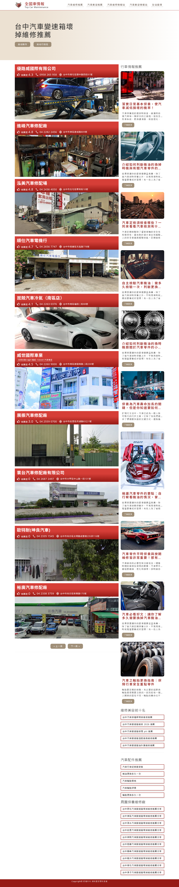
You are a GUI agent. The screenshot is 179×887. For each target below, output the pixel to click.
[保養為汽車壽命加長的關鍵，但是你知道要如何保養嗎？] (142, 400)
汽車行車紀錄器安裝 (133, 766)
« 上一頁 (58, 646)
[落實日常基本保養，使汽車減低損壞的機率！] (142, 100)
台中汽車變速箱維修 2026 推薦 (139, 724)
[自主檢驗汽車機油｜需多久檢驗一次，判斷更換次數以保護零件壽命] (142, 279)
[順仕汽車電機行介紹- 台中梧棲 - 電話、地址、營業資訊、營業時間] (67, 243)
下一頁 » (75, 646)
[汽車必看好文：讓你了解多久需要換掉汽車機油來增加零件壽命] (142, 611)
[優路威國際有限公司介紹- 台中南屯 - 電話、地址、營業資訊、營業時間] (67, 71)
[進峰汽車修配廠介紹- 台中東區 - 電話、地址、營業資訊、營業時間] (67, 128)
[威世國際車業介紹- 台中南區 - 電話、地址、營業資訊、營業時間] (67, 359)
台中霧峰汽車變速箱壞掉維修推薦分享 (142, 851)
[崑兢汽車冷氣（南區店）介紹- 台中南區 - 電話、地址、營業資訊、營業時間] (67, 300)
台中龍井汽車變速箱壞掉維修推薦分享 (142, 858)
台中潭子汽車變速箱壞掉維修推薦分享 (142, 872)
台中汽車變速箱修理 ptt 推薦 (138, 731)
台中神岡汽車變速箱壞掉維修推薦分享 (142, 837)
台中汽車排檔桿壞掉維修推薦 (138, 717)
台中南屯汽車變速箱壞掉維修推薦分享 (142, 865)
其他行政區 (42, 44)
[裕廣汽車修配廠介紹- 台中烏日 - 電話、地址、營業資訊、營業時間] (67, 590)
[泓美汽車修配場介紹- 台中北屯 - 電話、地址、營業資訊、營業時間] (67, 185)
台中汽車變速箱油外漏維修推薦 (139, 745)
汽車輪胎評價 (129, 788)
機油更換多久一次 (132, 773)
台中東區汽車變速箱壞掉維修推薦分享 (142, 816)
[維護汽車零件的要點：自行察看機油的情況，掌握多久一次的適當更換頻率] (142, 475)
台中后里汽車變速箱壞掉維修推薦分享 (142, 830)
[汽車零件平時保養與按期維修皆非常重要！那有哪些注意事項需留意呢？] (142, 550)
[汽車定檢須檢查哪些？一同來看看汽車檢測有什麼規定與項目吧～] (142, 220)
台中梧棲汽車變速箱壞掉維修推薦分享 (142, 844)
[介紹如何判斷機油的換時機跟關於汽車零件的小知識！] (142, 340)
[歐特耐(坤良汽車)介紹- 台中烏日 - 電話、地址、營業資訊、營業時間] (67, 532)
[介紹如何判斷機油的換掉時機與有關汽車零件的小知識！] (142, 161)
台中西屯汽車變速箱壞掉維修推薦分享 (142, 808)
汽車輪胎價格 (129, 780)
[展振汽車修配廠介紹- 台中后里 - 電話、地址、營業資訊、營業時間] (67, 417)
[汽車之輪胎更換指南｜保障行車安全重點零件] (142, 674)
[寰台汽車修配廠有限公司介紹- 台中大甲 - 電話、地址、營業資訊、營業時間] (67, 475)
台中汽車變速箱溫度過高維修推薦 (140, 738)
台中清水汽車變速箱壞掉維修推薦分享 (142, 823)
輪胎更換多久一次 (132, 795)
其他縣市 (22, 44)
